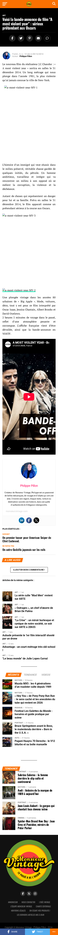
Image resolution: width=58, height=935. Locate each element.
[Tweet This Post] (20, 38)
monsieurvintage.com (17, 511)
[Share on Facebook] (11, 38)
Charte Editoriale (43, 906)
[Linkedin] (21, 520)
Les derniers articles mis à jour (30, 914)
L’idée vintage (44, 902)
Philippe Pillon (25, 56)
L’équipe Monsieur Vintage (21, 906)
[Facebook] (29, 520)
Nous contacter (28, 902)
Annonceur (13, 902)
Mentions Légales (18, 910)
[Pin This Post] (29, 38)
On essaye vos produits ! (39, 910)
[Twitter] (36, 520)
